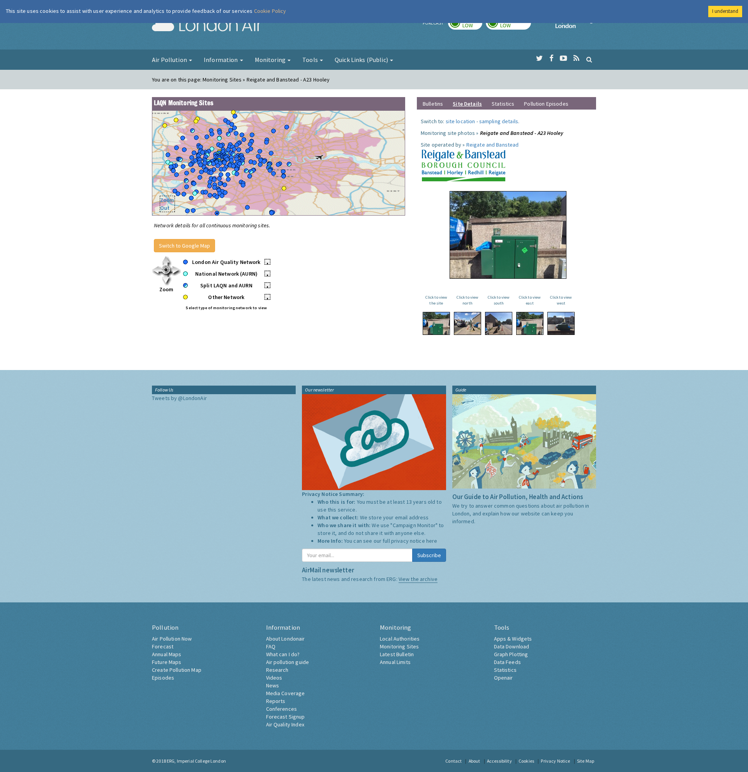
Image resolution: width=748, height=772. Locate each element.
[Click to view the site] (436, 323)
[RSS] (576, 58)
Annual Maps (167, 654)
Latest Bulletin (397, 654)
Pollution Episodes (546, 103)
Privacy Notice (555, 761)
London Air (207, 26)
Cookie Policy (270, 10)
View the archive (418, 579)
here (432, 540)
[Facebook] (551, 58)
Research (277, 669)
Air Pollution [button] (170, 60)
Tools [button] (310, 60)
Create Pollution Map (176, 669)
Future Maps (167, 662)
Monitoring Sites (399, 646)
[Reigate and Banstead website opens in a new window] (463, 164)
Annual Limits (395, 662)
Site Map (585, 761)
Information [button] (221, 60)
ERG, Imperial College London (196, 761)
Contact (453, 761)
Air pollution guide (287, 662)
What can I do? (283, 654)
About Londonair (285, 638)
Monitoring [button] (271, 60)
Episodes (163, 677)
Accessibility (499, 761)
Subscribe (429, 555)
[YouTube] (563, 58)
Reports (276, 701)
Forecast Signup (285, 716)
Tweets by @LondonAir (179, 398)
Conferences (281, 708)
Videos (274, 677)
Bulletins (433, 103)
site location (460, 121)
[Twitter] (539, 58)
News (272, 685)
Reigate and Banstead (492, 144)
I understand (725, 11)
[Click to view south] (498, 323)
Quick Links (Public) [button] (362, 60)
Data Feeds (507, 662)
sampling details (498, 121)
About (474, 761)
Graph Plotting (511, 654)
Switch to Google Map (184, 245)
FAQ (270, 646)
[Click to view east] (529, 323)
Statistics (503, 103)
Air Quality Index (285, 724)
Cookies (526, 761)
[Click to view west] (561, 323)
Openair (503, 677)
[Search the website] (589, 59)
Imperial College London (576, 26)
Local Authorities (400, 638)
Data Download (511, 646)
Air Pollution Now (172, 638)
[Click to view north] (467, 323)
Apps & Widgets (513, 638)
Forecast (162, 646)
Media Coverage (285, 693)
